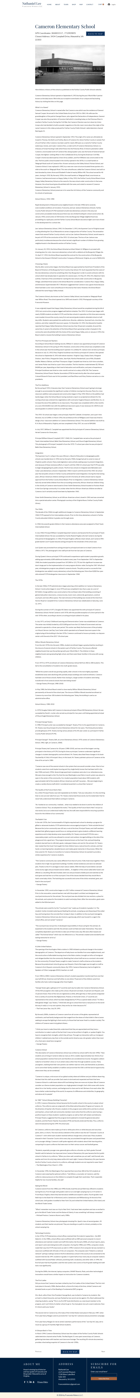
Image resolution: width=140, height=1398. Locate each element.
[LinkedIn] (30, 1382)
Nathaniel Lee (31, 3)
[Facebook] (24, 1382)
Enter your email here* (99, 1371)
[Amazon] (33, 1382)
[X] (27, 1382)
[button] (101, 4)
